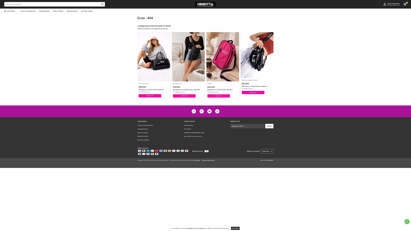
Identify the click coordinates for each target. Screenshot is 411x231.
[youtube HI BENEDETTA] (209, 111)
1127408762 (187, 129)
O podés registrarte (393, 5)
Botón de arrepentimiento (208, 160)
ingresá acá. (197, 160)
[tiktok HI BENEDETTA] (217, 111)
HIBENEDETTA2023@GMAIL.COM (194, 132)
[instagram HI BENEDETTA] (194, 111)
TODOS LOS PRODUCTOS (28, 11)
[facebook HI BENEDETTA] (202, 111)
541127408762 (188, 125)
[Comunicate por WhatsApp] (407, 221)
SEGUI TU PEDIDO (58, 11)
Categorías (11, 11)
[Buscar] (102, 4)
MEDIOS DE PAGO (72, 11)
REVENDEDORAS (44, 11)
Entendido (235, 228)
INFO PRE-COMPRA (87, 11)
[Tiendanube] (266, 160)
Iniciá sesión (395, 3)
